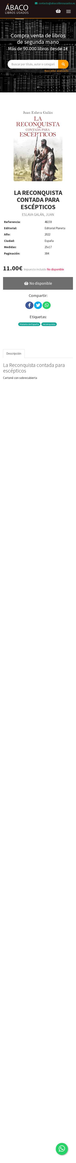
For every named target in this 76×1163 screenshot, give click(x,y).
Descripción (13, 353)
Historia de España (29, 324)
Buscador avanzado (57, 71)
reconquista (49, 324)
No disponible (40, 283)
